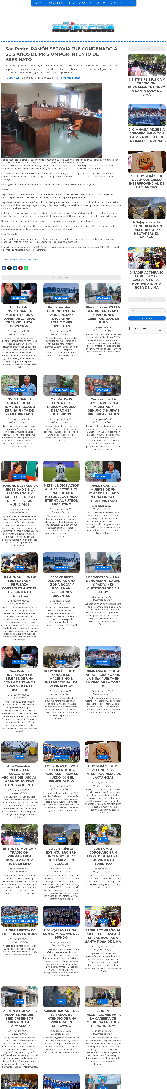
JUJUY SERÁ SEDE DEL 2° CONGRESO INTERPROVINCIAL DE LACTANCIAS (103, 771)
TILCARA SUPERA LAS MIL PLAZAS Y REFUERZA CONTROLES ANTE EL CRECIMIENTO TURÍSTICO (19, 586)
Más (127, 3)
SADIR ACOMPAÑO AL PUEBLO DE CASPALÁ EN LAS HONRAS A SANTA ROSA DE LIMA (103, 935)
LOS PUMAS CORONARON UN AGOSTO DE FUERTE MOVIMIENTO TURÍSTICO (103, 856)
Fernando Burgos (70, 77)
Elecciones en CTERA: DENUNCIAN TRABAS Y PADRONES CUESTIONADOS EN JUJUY (103, 315)
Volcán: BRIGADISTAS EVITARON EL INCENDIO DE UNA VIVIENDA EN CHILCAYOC (61, 1018)
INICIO (38, 3)
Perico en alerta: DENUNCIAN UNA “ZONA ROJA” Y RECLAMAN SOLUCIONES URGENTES (61, 317)
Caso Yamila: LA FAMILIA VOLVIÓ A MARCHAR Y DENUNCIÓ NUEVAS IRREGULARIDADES (103, 406)
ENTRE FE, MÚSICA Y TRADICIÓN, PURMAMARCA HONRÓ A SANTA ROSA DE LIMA (19, 856)
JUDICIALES (115, 3)
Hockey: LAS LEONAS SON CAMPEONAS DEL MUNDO (61, 933)
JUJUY (71, 3)
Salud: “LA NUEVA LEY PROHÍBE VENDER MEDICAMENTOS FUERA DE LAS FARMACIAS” (20, 1018)
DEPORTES (103, 662)
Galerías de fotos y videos (19, 921)
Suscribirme (146, 318)
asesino (13, 258)
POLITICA (100, 3)
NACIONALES (85, 3)
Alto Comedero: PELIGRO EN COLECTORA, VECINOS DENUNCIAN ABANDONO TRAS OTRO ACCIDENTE (19, 775)
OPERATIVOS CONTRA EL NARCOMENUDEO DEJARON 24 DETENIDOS (61, 406)
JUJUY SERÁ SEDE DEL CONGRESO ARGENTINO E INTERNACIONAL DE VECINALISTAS (61, 678)
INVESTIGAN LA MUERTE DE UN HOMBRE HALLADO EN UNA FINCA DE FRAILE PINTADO (19, 406)
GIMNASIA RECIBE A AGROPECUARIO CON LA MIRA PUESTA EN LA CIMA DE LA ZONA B (103, 678)
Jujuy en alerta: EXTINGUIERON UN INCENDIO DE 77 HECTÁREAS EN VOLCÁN (61, 856)
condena (23, 258)
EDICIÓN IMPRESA (55, 3)
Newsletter (147, 299)
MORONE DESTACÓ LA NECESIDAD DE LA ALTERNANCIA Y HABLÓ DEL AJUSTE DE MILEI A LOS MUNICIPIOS (19, 495)
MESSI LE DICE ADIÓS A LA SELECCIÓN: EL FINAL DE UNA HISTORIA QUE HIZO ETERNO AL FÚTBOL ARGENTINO (61, 495)
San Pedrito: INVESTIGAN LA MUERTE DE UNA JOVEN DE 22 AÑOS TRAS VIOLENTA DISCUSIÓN (19, 317)
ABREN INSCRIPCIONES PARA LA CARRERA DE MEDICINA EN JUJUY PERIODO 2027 (103, 1018)
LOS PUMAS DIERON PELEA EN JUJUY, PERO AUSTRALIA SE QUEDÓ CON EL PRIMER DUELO (61, 773)
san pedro (34, 258)
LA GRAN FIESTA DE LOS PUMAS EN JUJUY (19, 932)
